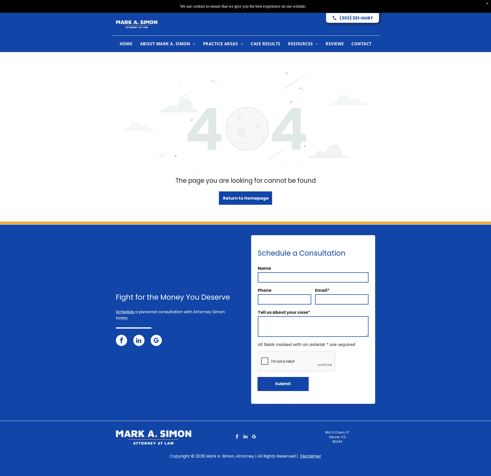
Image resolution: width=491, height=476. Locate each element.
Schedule (125, 312)
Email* (322, 290)
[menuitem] (126, 44)
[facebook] (121, 341)
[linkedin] (138, 341)
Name (264, 268)
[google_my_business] (156, 341)
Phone (264, 290)
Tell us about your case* (284, 312)
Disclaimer (310, 456)
